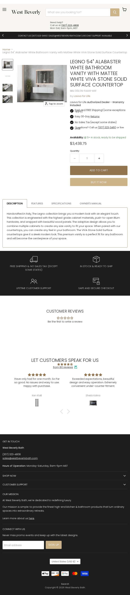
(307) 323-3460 (39, 35)
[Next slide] (127, 35)
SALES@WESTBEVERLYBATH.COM (65, 35)
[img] (65, 364)
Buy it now (98, 182)
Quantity (74, 151)
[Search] (114, 12)
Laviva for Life (82, 96)
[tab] (15, 203)
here (31, 518)
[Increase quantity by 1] (99, 158)
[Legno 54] (7, 64)
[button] (62, 411)
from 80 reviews (63, 367)
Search (65, 584)
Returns (95, 116)
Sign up (53, 545)
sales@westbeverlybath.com (20, 458)
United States (63, 561)
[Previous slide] (3, 35)
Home (6, 49)
